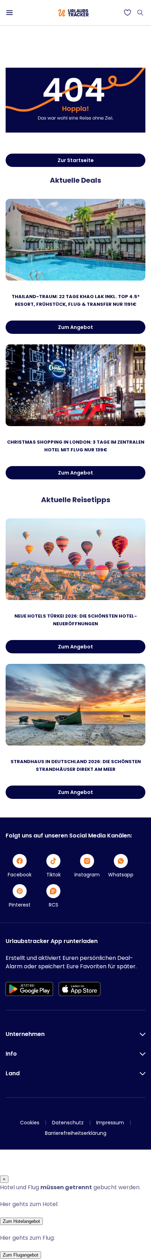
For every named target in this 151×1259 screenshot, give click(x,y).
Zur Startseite (76, 160)
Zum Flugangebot (20, 1255)
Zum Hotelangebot (21, 1221)
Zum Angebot (75, 327)
